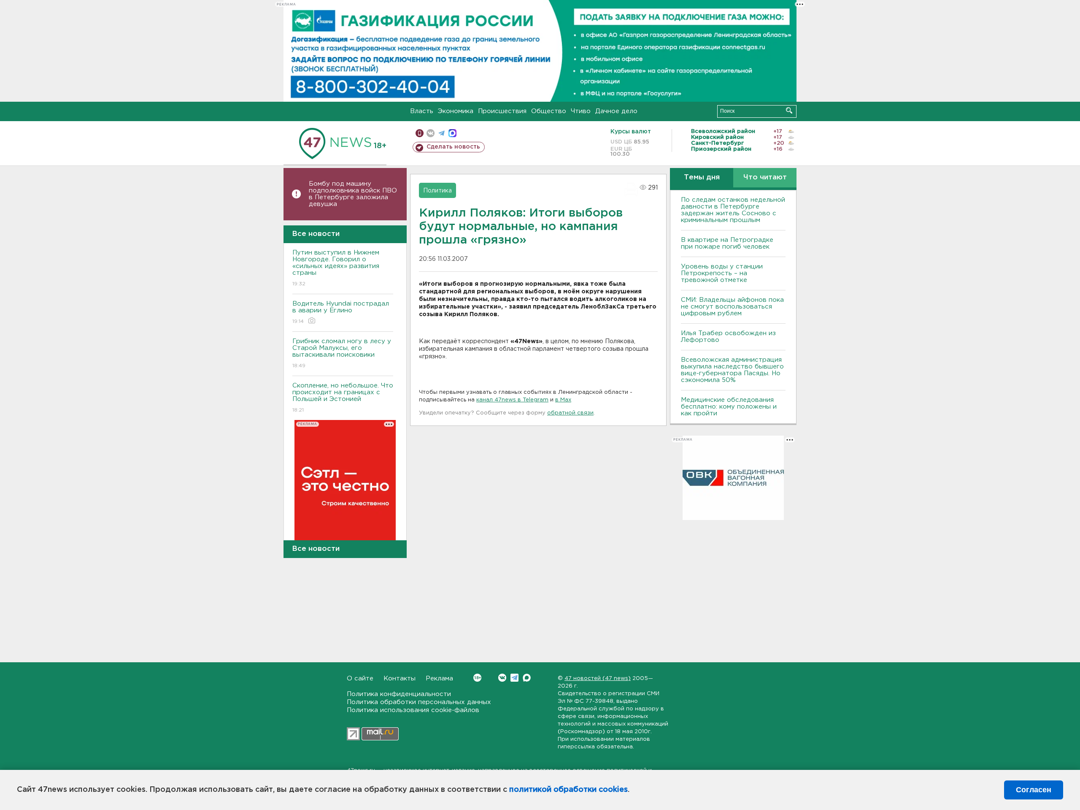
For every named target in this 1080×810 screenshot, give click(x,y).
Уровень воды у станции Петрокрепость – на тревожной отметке (722, 273)
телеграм (441, 133)
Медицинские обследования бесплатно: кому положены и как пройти (729, 406)
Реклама (439, 678)
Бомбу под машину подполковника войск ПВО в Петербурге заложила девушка (353, 194)
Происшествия (502, 111)
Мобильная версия (420, 133)
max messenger (452, 133)
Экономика (455, 111)
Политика (437, 190)
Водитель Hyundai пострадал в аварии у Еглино (340, 312)
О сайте (360, 678)
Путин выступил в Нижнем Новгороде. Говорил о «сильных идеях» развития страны (335, 268)
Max (527, 678)
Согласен (1033, 790)
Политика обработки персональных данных (419, 702)
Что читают (765, 177)
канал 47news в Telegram (512, 400)
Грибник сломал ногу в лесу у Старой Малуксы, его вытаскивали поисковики (341, 353)
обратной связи (570, 413)
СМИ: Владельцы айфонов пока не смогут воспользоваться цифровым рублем (732, 306)
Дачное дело (616, 111)
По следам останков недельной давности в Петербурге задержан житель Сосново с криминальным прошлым (733, 210)
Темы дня (702, 177)
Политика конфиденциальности (399, 694)
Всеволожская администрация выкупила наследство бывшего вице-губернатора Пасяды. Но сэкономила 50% (732, 370)
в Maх (563, 400)
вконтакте (431, 133)
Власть (421, 111)
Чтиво (581, 111)
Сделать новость (453, 146)
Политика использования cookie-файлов (413, 710)
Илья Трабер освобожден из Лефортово (728, 337)
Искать (789, 110)
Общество (548, 111)
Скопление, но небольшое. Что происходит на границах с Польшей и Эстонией (342, 397)
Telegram (514, 678)
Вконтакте (502, 678)
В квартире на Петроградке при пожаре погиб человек (727, 243)
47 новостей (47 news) (597, 678)
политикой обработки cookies (568, 789)
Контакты (399, 678)
